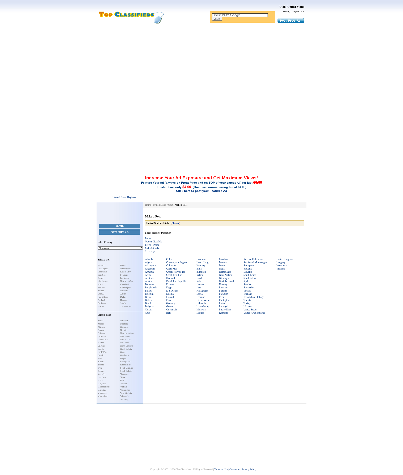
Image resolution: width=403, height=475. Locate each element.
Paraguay (223, 293)
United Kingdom (284, 259)
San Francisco (126, 306)
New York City (126, 281)
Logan (148, 238)
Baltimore (102, 303)
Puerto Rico (225, 309)
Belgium (149, 293)
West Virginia (126, 393)
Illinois (101, 361)
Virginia (123, 387)
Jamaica (200, 284)
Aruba (148, 274)
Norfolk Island (226, 281)
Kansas (100, 371)
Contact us (234, 469)
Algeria (148, 262)
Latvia (199, 293)
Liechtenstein (202, 300)
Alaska (100, 320)
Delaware (101, 346)
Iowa (100, 368)
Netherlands (225, 271)
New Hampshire (127, 333)
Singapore (248, 265)
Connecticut (103, 339)
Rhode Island (125, 365)
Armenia (149, 271)
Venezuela (281, 265)
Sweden (247, 284)
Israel (199, 278)
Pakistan (223, 287)
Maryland (102, 383)
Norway (223, 284)
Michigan (102, 390)
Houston (123, 300)
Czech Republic (174, 274)
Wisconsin (124, 396)
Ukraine (247, 306)
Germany (170, 303)
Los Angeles (103, 268)
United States (159, 204)
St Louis (124, 275)
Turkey (247, 303)
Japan (199, 287)
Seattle (123, 303)
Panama (223, 290)
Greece (169, 306)
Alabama (101, 327)
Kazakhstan (202, 290)
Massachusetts (104, 387)
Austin (123, 294)
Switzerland (249, 287)
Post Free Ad (120, 232)
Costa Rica (171, 268)
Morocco (223, 265)
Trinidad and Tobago (253, 297)
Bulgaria (149, 306)
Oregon (123, 358)
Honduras (201, 259)
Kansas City (125, 272)
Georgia (101, 349)
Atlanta (101, 290)
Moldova (223, 259)
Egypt (169, 287)
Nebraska (124, 327)
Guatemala (171, 309)
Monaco (223, 262)
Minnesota (102, 393)
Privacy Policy (249, 469)
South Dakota (126, 371)
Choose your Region (176, 262)
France (169, 300)
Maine (100, 380)
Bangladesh (151, 287)
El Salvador (172, 290)
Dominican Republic (176, 281)
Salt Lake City (152, 247)
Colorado (101, 333)
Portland (101, 300)
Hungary (200, 265)
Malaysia (200, 309)
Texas (122, 377)
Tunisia (247, 300)
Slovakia (247, 268)
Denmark (170, 278)
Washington (102, 281)
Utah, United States (291, 6)
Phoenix (101, 265)
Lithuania (201, 303)
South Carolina (126, 368)
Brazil (148, 303)
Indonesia (201, 271)
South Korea (249, 274)
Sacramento (102, 272)
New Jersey (125, 336)
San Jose (101, 287)
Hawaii (100, 355)
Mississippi (102, 396)
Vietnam (280, 268)
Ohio (122, 352)
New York (124, 343)
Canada (148, 309)
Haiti (168, 312)
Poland (222, 303)
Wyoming (124, 399)
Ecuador (170, 284)
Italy (198, 281)
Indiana (101, 365)
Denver (100, 278)
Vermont (123, 383)
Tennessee (124, 374)
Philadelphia (125, 287)
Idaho (100, 358)
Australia (149, 278)
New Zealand (225, 274)
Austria (148, 281)
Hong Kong (202, 262)
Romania (223, 312)
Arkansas (101, 330)
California (102, 336)
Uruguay (280, 262)
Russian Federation (253, 259)
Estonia (170, 293)
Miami (100, 284)
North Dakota (126, 349)
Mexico (200, 312)
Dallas (123, 297)
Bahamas (149, 284)
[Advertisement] (201, 57)
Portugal (223, 306)
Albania (149, 259)
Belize (148, 297)
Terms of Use (221, 469)
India (199, 268)
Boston (101, 306)
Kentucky (102, 374)
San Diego (102, 275)
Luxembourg (202, 306)
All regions (150, 265)
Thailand (247, 293)
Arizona (101, 324)
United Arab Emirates (254, 312)
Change (175, 223)
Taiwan (247, 290)
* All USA (102, 352)
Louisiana (102, 377)
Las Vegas (124, 278)
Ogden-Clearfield (153, 241)
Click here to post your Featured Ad (201, 190)
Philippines (224, 300)
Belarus (149, 290)
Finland (170, 297)
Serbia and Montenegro (255, 262)
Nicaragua (224, 278)
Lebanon (200, 297)
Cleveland (124, 284)
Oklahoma (124, 355)
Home (120, 225)
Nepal (222, 268)
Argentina (150, 268)
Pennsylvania (125, 361)
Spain (246, 281)
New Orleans (103, 297)
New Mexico (125, 339)
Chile (147, 312)
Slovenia (247, 271)
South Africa (249, 278)
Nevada (123, 330)
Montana (124, 324)
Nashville (124, 290)
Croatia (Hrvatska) (175, 271)
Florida (101, 343)
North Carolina (126, 346)
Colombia (171, 265)
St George (150, 251)
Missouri (124, 320)
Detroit (123, 265)
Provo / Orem (152, 244)
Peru (221, 297)
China (169, 259)
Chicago (101, 294)
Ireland (199, 274)
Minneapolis (125, 268)
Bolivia (148, 300)
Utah (122, 380)
